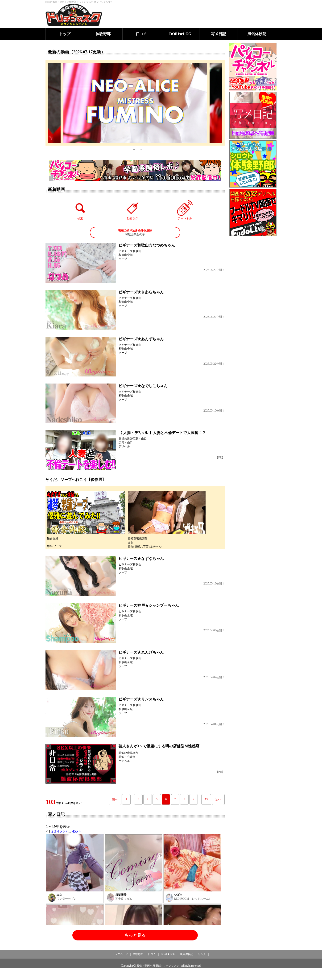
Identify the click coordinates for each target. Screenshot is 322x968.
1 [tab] (134, 149)
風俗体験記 (257, 34)
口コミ (141, 34)
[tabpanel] (135, 103)
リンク (202, 954)
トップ (64, 34)
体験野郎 (103, 34)
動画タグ (132, 218)
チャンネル (185, 218)
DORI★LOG (180, 34)
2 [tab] (141, 149)
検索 (80, 218)
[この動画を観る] (80, 263)
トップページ (120, 954)
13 (206, 799)
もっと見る (135, 935)
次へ (218, 799)
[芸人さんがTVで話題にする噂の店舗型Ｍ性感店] (80, 764)
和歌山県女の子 (135, 232)
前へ (115, 799)
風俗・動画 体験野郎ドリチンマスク (158, 965)
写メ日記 (218, 34)
